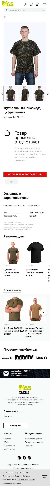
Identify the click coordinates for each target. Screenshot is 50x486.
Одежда (7, 438)
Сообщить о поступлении (25, 174)
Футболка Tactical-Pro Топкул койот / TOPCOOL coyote (34, 331)
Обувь (6, 442)
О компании (10, 411)
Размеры (29, 445)
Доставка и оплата (33, 438)
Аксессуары (9, 449)
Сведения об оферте (23, 468)
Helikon (6, 324)
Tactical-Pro (29, 324)
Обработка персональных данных (23, 465)
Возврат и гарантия (34, 442)
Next (47, 94)
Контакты (7, 416)
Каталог (8, 433)
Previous (2, 94)
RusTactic (33, 216)
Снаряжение (9, 445)
